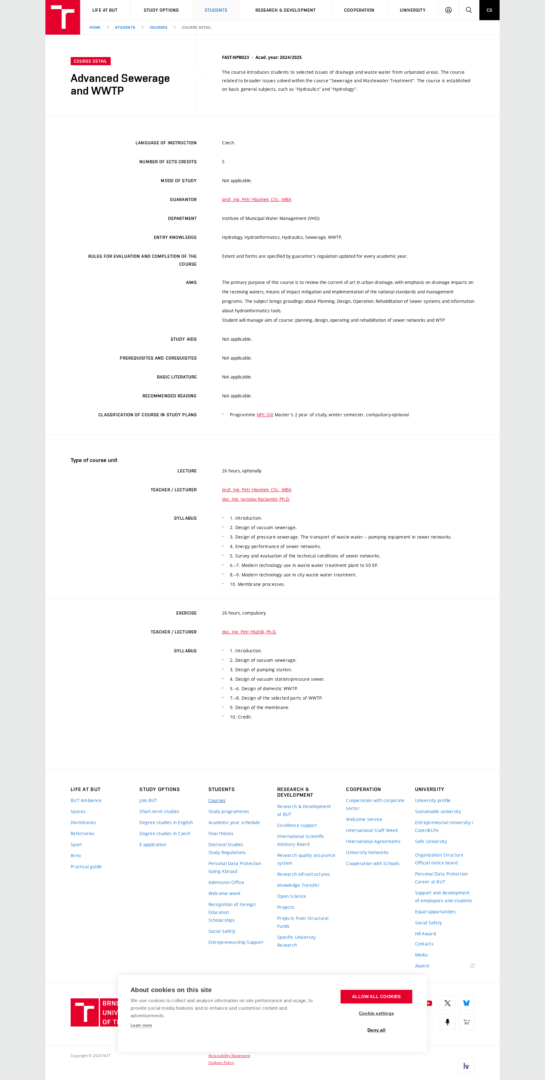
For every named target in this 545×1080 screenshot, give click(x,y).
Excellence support (297, 825)
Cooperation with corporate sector (375, 804)
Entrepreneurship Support (236, 942)
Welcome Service (364, 819)
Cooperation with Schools (373, 863)
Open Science (291, 896)
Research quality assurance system (306, 859)
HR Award (425, 934)
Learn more (141, 1025)
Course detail (196, 27)
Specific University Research (296, 941)
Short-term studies (159, 811)
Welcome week (224, 893)
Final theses (220, 833)
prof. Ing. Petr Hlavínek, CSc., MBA (256, 199)
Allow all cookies (376, 996)
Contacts (424, 944)
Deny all (376, 1030)
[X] (447, 1003)
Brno (76, 855)
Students (216, 10)
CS (489, 10)
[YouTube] (429, 1003)
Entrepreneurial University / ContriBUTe (444, 826)
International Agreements (373, 841)
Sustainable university (438, 811)
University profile (433, 800)
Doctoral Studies (225, 844)
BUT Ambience (86, 800)
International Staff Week (372, 830)
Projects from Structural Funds (303, 922)
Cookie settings (376, 1013)
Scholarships (221, 920)
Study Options (161, 10)
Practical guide (86, 866)
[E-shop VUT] (466, 1022)
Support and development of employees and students (443, 897)
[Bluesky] (466, 1003)
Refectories (83, 833)
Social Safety (222, 931)
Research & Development (285, 10)
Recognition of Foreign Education (231, 908)
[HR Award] (466, 1066)
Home (95, 27)
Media (421, 955)
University (412, 10)
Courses (159, 27)
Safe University (431, 841)
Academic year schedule (234, 822)
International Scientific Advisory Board (301, 840)
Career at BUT (430, 882)
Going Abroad (222, 871)
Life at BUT (105, 10)
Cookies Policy (221, 1062)
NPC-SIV (265, 415)
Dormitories (83, 822)
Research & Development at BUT (304, 810)
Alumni (422, 966)
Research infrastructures (303, 874)
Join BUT (148, 800)
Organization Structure (439, 855)
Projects (285, 907)
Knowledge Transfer (298, 885)
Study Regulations (227, 852)
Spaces (78, 811)
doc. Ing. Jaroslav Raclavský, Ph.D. (256, 499)
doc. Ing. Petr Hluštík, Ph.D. (249, 632)
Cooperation (359, 10)
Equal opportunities (435, 912)
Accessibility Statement (229, 1055)
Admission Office (226, 882)
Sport (76, 844)
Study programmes (228, 811)
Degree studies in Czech (164, 833)
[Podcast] (447, 1022)
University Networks (367, 852)
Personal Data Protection (234, 863)
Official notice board (436, 863)
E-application (152, 844)
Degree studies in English (166, 822)
